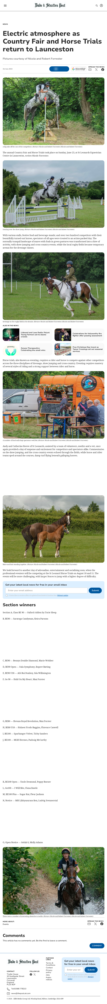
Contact (49, 967)
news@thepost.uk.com (21, 993)
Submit (95, 590)
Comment (97, 945)
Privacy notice (62, 595)
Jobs (48, 975)
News (5, 24)
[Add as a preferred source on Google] (78, 69)
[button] (5, 5)
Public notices (49, 978)
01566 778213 (20, 989)
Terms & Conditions (50, 964)
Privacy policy (49, 971)
